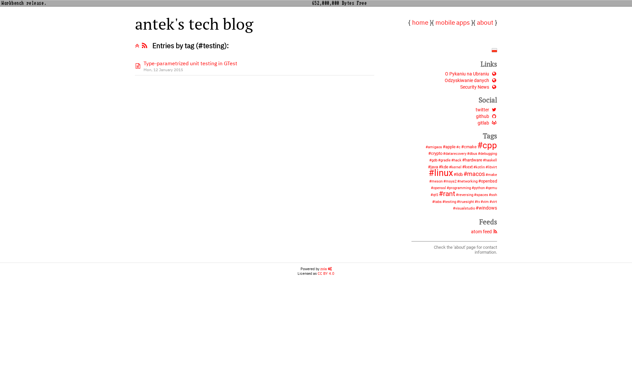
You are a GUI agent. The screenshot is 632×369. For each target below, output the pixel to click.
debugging (488, 154)
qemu (492, 188)
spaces (482, 195)
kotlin (480, 167)
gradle (445, 160)
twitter (482, 110)
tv (478, 202)
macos (476, 174)
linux (443, 173)
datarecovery (455, 154)
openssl (439, 188)
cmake (470, 146)
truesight (466, 202)
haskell (491, 160)
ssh (494, 195)
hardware (473, 159)
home (420, 22)
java (434, 166)
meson (437, 181)
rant (449, 194)
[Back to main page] (138, 45)
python (479, 188)
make (492, 175)
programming (460, 188)
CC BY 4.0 (326, 273)
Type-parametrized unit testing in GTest (190, 63)
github (482, 116)
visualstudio (465, 208)
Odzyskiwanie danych (467, 80)
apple (450, 146)
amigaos (435, 147)
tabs (438, 202)
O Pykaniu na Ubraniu (467, 74)
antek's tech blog (194, 23)
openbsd (489, 181)
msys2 (451, 181)
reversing (465, 195)
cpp (490, 145)
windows (488, 208)
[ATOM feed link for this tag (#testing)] (146, 45)
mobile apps (452, 22)
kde (444, 166)
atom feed (481, 232)
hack (457, 160)
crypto (436, 153)
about (485, 22)
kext (469, 166)
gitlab (483, 123)
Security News (474, 87)
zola (324, 269)
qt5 (435, 195)
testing (450, 202)
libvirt (492, 167)
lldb (459, 174)
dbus (473, 154)
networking (469, 181)
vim (486, 202)
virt (494, 202)
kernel (456, 167)
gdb (434, 160)
